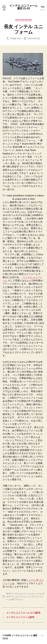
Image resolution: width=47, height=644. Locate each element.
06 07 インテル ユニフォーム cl (19, 594)
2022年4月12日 (33, 38)
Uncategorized (23, 20)
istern (19, 38)
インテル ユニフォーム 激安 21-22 (23, 7)
